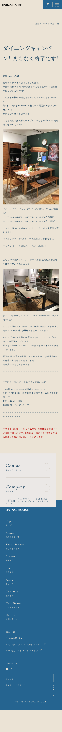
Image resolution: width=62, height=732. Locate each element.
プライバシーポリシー (15, 685)
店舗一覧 (10, 632)
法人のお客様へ (14, 638)
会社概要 (10, 679)
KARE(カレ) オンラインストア (22, 650)
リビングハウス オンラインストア (24, 644)
